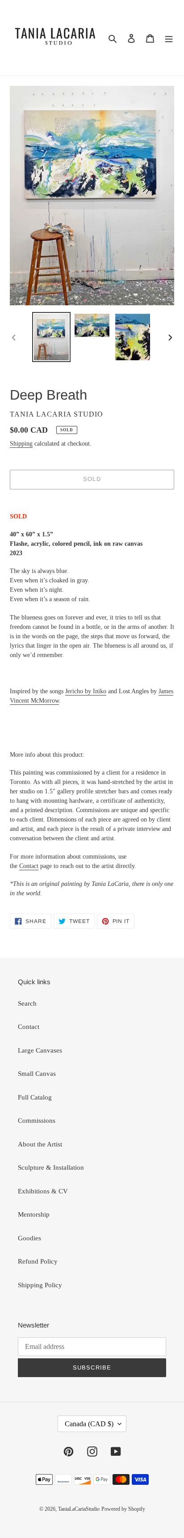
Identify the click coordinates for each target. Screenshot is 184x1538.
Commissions (36, 1120)
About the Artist (40, 1144)
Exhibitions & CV (43, 1191)
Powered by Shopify (123, 1509)
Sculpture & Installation (51, 1167)
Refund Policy (38, 1261)
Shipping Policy (40, 1285)
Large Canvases (40, 1050)
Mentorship (34, 1214)
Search (27, 1003)
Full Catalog (35, 1097)
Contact (28, 866)
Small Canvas (37, 1073)
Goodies (29, 1238)
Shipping (21, 443)
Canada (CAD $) (89, 1424)
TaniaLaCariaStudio (79, 1509)
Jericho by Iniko (85, 691)
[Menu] (168, 37)
